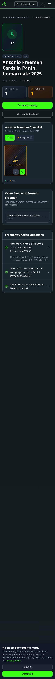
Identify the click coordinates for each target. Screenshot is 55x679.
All (9, 137)
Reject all (27, 666)
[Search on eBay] (22, 172)
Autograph (25, 137)
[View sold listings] (16, 172)
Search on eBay (29, 105)
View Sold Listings (29, 114)
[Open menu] (49, 4)
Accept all (27, 673)
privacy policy (14, 660)
